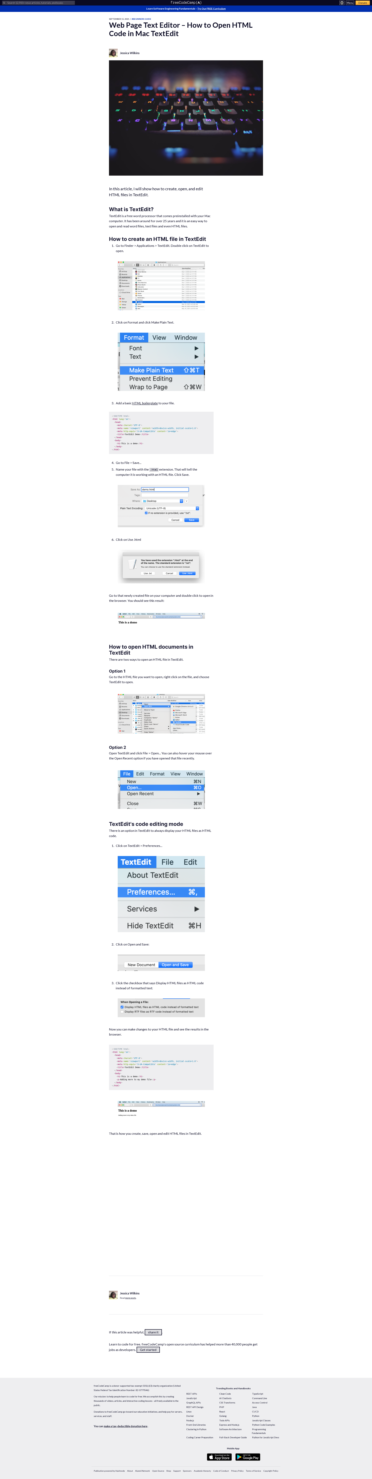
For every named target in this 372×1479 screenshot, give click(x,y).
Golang (223, 1415)
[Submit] (4, 3)
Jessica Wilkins (130, 53)
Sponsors (187, 1471)
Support (177, 1471)
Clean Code (225, 1393)
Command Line (259, 1398)
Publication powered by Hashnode (109, 1471)
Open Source (158, 1471)
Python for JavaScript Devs (265, 1437)
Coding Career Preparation (199, 1437)
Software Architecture (230, 1429)
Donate (362, 2)
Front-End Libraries (196, 1424)
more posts (130, 1298)
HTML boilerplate (145, 403)
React (222, 1411)
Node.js (190, 1420)
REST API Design (194, 1407)
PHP (221, 1407)
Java (254, 1407)
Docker (190, 1415)
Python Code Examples (263, 1424)
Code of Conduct (221, 1471)
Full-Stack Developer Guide (233, 1437)
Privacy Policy (237, 1471)
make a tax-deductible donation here (125, 1426)
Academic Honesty (202, 1471)
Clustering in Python (196, 1429)
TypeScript (257, 1393)
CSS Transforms (227, 1402)
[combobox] (38, 3)
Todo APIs (224, 1420)
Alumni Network (142, 1471)
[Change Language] (341, 3)
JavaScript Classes (261, 1420)
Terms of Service (253, 1471)
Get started (148, 1350)
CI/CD (255, 1411)
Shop (168, 1471)
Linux (189, 1411)
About (130, 1471)
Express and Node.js (229, 1424)
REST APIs (191, 1393)
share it (153, 1332)
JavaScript (191, 1398)
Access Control (259, 1402)
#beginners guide (141, 19)
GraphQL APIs (193, 1402)
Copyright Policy (270, 1471)
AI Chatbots (225, 1398)
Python (255, 1415)
